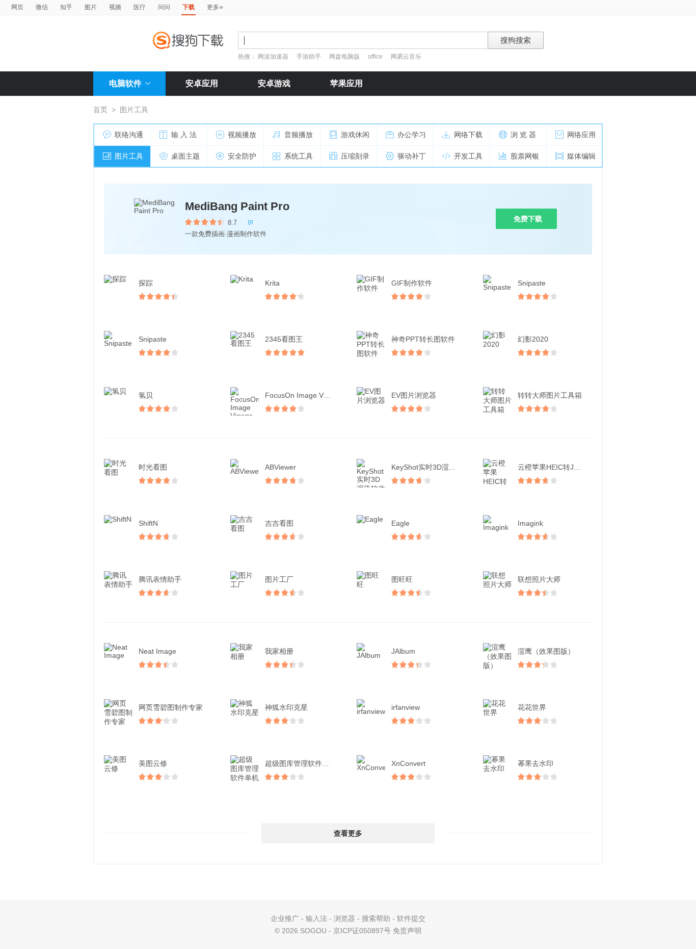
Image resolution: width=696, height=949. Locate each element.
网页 (17, 7)
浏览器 (344, 918)
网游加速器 (273, 56)
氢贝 (146, 395)
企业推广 (285, 918)
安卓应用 (201, 83)
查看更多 (348, 833)
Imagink (530, 523)
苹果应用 (346, 83)
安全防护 (242, 156)
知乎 (66, 7)
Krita (272, 283)
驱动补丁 (411, 156)
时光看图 (153, 467)
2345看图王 (284, 339)
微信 (42, 7)
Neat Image (157, 651)
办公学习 (411, 135)
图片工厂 (279, 579)
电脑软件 (125, 83)
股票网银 (525, 156)
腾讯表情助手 (160, 579)
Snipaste (532, 283)
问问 (164, 7)
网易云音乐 (406, 56)
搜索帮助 (376, 918)
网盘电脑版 (344, 56)
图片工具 (129, 156)
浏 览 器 (523, 135)
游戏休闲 (355, 135)
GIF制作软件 (411, 283)
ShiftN (148, 523)
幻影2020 (533, 339)
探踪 (146, 283)
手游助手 (310, 56)
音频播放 (298, 135)
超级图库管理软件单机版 (303, 763)
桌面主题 (185, 156)
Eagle (400, 523)
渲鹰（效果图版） (546, 651)
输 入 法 (184, 135)
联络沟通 (129, 135)
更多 (215, 7)
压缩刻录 (355, 156)
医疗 (139, 7)
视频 (115, 7)
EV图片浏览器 (413, 395)
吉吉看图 (279, 523)
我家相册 (279, 651)
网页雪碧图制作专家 (171, 707)
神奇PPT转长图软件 (423, 339)
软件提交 (411, 918)
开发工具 (468, 156)
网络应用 (581, 135)
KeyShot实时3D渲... (423, 467)
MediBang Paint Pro (237, 206)
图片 (91, 7)
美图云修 (153, 763)
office (376, 56)
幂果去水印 (535, 763)
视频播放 (242, 135)
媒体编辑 (581, 156)
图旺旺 (402, 579)
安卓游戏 (274, 83)
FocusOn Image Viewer (303, 395)
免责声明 (407, 931)
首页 (100, 110)
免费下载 (528, 219)
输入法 (316, 918)
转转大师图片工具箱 (550, 395)
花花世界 (532, 707)
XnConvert (408, 763)
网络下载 (468, 135)
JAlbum (403, 651)
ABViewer (280, 467)
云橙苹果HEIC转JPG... (554, 467)
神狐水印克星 (286, 707)
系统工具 (298, 156)
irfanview (405, 707)
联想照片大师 (539, 579)
